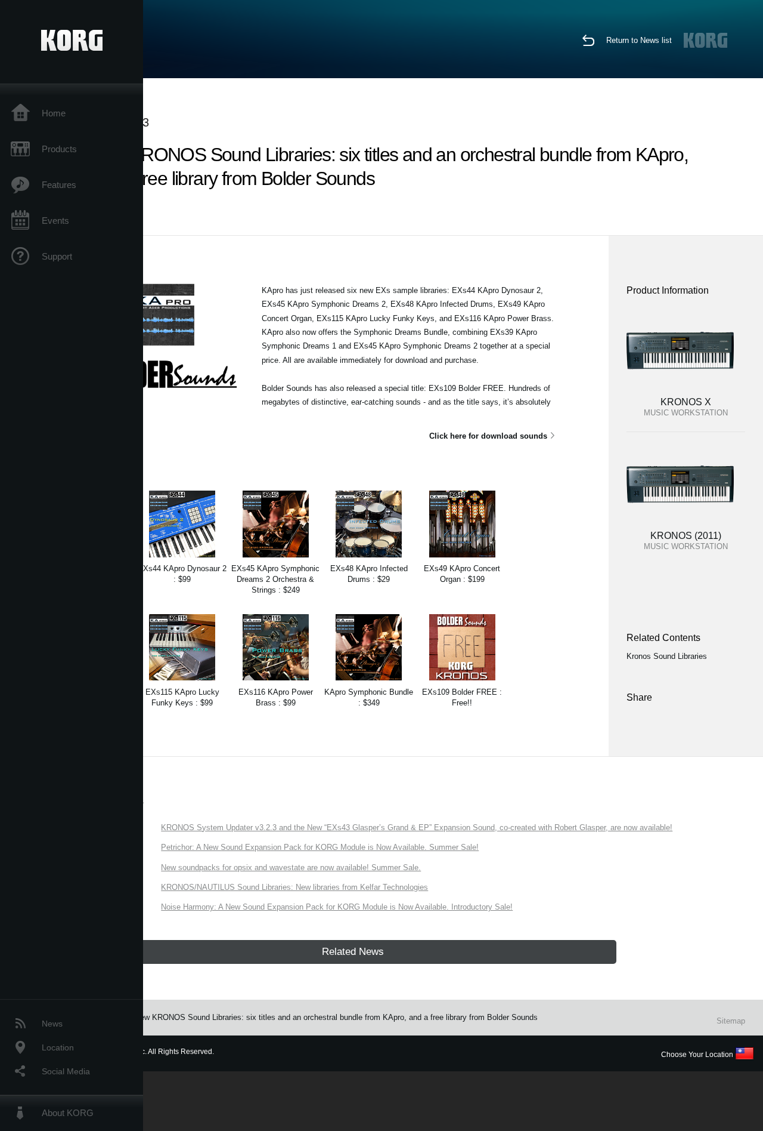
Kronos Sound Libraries (666, 656)
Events (55, 220)
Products (59, 149)
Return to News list (639, 40)
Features (59, 185)
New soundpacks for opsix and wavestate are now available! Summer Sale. (291, 867)
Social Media (66, 1071)
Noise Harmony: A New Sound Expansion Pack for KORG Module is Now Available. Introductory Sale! (337, 906)
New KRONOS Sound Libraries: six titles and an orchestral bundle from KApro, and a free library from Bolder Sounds (336, 1017)
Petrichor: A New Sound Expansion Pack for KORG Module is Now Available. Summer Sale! (320, 847)
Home (54, 113)
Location (58, 1047)
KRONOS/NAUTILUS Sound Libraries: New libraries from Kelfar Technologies (294, 887)
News (52, 1023)
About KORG (68, 1113)
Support (57, 256)
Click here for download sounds (488, 436)
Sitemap (731, 1020)
